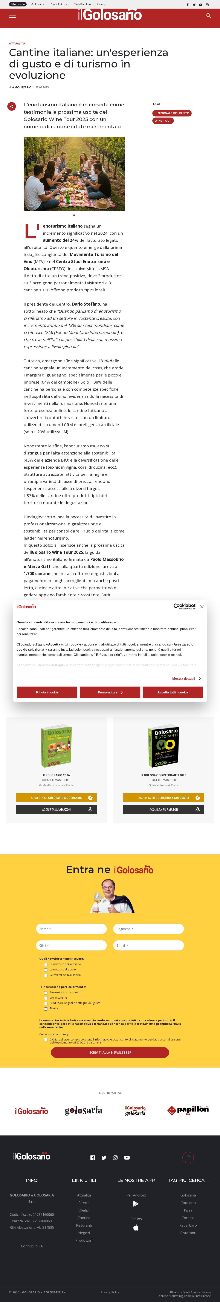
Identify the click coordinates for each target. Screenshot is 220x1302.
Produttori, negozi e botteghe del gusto (75, 1003)
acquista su (56, 798)
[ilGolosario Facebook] (187, 4)
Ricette (54, 1008)
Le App (101, 4)
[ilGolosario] (110, 13)
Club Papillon (82, 4)
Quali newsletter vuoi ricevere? (61, 958)
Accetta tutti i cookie (172, 692)
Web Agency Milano (197, 1292)
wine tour (163, 120)
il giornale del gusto (172, 113)
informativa (102, 1039)
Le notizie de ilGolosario (65, 964)
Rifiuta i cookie (47, 692)
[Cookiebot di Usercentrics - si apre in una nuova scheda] (177, 606)
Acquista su (56, 809)
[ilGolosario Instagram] (207, 4)
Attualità (17, 43)
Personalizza (107, 692)
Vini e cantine (58, 997)
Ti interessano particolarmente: (62, 986)
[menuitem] (32, 1246)
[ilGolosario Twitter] (194, 4)
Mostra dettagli (183, 678)
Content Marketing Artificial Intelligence (184, 1296)
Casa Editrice (59, 4)
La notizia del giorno (63, 969)
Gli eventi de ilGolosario (65, 975)
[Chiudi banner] (201, 606)
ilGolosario (18, 4)
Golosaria (37, 4)
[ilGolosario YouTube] (200, 4)
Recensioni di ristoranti (64, 992)
